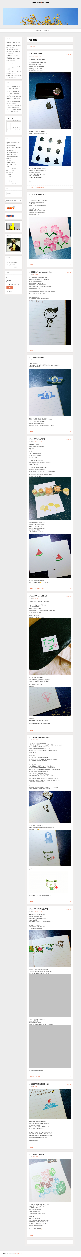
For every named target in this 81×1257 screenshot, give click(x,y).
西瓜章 (35, 588)
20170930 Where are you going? (40, 272)
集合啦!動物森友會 (10, 183)
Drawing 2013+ (9, 162)
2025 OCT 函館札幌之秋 (11, 156)
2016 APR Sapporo (10, 145)
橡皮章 (7, 179)
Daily (7, 160)
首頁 (33, 30)
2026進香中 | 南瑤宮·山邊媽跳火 (13, 55)
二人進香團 (8, 174)
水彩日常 (8, 181)
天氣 (8, 96)
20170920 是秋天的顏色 (37, 439)
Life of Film (8, 166)
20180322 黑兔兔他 (35, 54)
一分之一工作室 (33, 187)
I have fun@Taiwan (10, 164)
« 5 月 (7, 133)
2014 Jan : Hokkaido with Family (13, 142)
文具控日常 (8, 177)
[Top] (70, 187)
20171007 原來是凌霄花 (37, 194)
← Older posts (32, 46)
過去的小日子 (46, 30)
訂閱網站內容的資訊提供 (11, 263)
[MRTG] (10, 216)
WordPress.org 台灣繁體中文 (12, 267)
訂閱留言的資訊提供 (10, 265)
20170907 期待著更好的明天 (39, 1098)
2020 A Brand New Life (11, 152)
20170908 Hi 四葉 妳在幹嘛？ (39, 909)
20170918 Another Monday (38, 596)
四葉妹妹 (32, 1091)
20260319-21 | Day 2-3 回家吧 (13, 42)
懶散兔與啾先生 (40, 187)
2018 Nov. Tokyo (10, 150)
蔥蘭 (39, 1091)
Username (9, 276)
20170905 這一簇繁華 (36, 1169)
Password (9, 280)
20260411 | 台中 (10, 49)
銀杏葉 (38, 588)
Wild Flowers (9, 170)
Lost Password (9, 291)
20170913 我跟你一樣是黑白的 (39, 737)
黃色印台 (42, 588)
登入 (7, 260)
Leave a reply (68, 54)
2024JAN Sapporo (10, 154)
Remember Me (15, 284)
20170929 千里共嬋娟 (36, 357)
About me (38, 30)
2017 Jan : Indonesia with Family (13, 147)
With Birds (8, 172)
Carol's (8, 158)
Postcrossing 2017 (10, 168)
